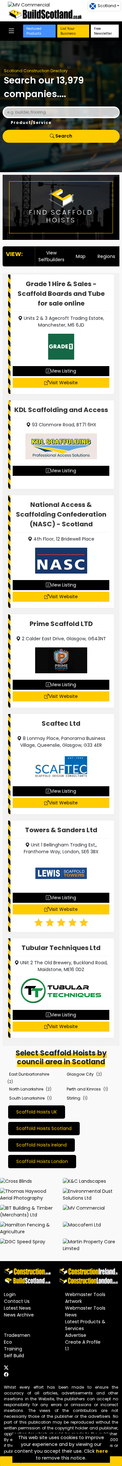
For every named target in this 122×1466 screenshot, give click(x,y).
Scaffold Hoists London (42, 1161)
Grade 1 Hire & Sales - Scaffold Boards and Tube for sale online (61, 293)
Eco (8, 1342)
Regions (106, 256)
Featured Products (33, 31)
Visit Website (63, 382)
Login (10, 1294)
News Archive (19, 1315)
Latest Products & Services (85, 1325)
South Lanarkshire (27, 1098)
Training (13, 1349)
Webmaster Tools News (85, 1311)
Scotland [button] (107, 5)
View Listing (63, 371)
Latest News (17, 1308)
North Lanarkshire (26, 1089)
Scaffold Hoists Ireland (41, 1145)
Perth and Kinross (84, 1089)
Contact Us (17, 1301)
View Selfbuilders (51, 256)
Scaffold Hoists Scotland (44, 1128)
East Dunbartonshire (29, 1074)
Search (63, 136)
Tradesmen (17, 1335)
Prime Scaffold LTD (61, 623)
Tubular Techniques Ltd (61, 947)
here (102, 1451)
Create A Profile (83, 1342)
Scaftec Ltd (61, 723)
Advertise (75, 1335)
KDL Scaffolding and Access (61, 409)
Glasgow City (80, 1074)
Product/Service (31, 122)
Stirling (73, 1098)
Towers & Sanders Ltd (61, 829)
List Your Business (68, 31)
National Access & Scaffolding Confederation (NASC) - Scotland (61, 514)
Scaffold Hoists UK (36, 1112)
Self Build (14, 1355)
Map (81, 256)
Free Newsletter (103, 31)
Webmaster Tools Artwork (85, 1297)
